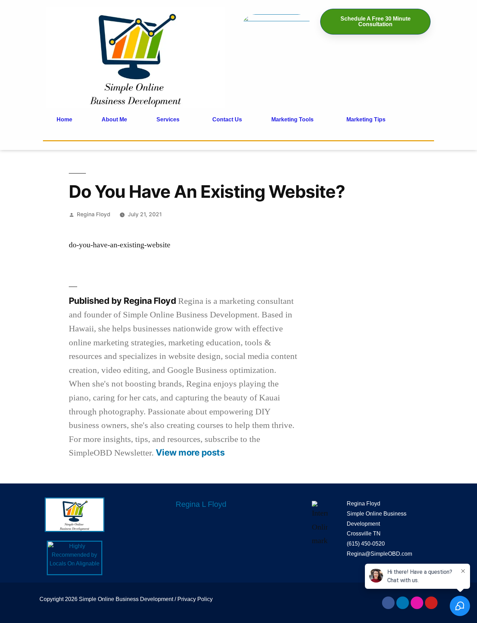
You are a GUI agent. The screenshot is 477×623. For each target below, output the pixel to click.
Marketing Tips (366, 119)
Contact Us (227, 119)
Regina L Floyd (201, 504)
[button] (170, 119)
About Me (114, 119)
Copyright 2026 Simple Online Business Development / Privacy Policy (126, 599)
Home (64, 119)
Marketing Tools (292, 119)
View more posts (190, 453)
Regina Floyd (93, 214)
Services (167, 119)
